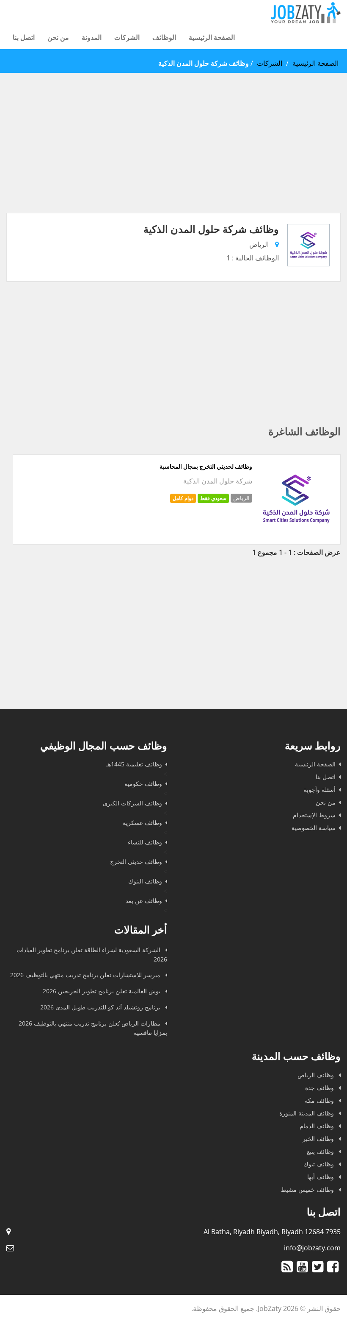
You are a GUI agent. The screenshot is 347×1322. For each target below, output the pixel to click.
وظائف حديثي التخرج (136, 862)
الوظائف (164, 37)
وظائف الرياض (316, 1075)
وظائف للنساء (145, 842)
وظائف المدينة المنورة (307, 1113)
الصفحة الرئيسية (212, 37)
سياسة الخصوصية (314, 828)
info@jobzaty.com (312, 1247)
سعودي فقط (213, 498)
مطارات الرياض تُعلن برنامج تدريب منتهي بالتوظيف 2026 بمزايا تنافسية (93, 1028)
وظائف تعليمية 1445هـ (134, 764)
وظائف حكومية (143, 784)
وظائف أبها (321, 1177)
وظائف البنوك (145, 881)
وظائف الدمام (318, 1126)
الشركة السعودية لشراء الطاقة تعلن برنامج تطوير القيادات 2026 (92, 954)
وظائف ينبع (321, 1151)
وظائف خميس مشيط (308, 1189)
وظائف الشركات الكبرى (132, 803)
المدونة (92, 37)
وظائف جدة (320, 1088)
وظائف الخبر (319, 1139)
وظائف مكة (320, 1100)
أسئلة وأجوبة (319, 789)
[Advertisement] (173, 153)
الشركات (127, 37)
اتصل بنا (24, 37)
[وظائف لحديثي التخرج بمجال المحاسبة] (296, 534)
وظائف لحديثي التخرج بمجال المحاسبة (206, 466)
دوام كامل (183, 498)
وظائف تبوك (319, 1164)
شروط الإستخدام (314, 815)
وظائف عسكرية (142, 823)
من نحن (58, 37)
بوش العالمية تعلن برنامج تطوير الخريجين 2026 (102, 991)
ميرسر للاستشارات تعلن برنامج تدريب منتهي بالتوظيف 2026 (86, 975)
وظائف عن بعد (144, 901)
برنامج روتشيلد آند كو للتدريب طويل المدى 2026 (101, 1007)
